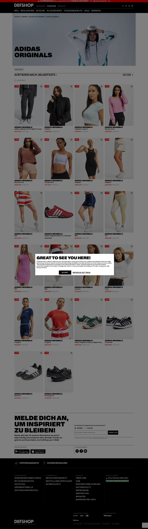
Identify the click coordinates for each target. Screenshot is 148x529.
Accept (65, 272)
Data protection (42, 267)
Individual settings (81, 272)
